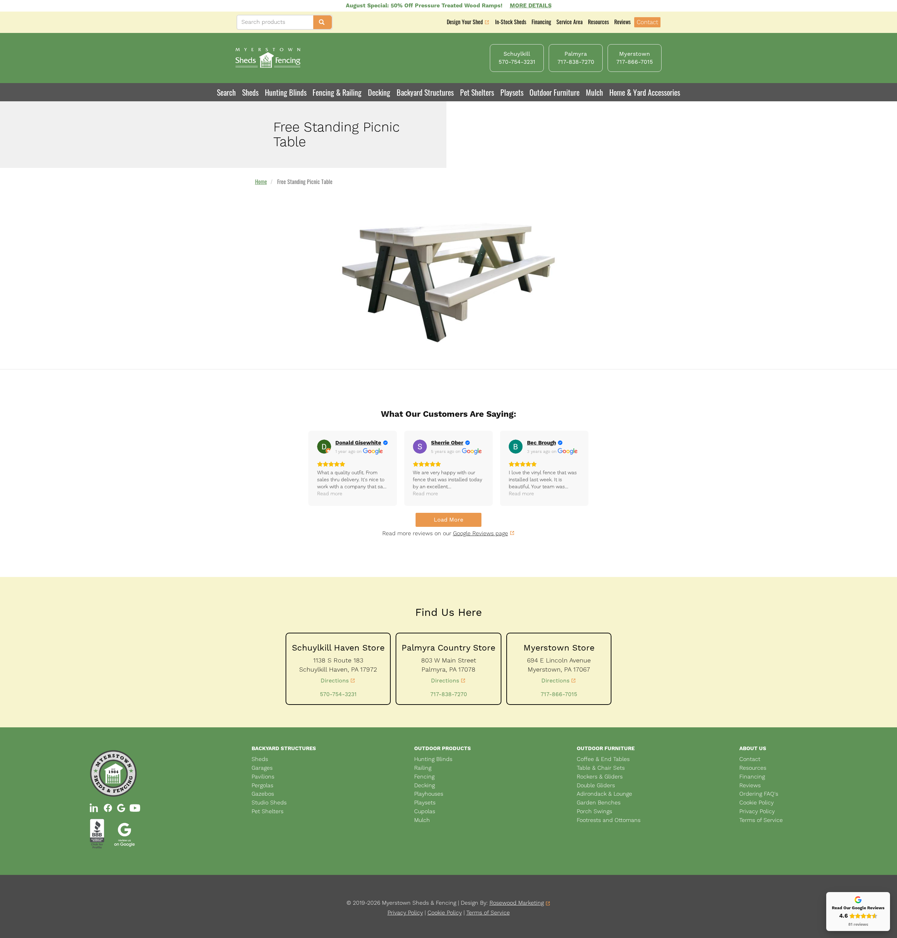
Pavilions (263, 776)
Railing (422, 767)
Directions (335, 680)
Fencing (424, 776)
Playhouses (428, 793)
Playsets (511, 92)
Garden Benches (599, 802)
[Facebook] (108, 808)
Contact (647, 22)
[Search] (322, 22)
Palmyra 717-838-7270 (575, 57)
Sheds (260, 759)
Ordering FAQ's (758, 793)
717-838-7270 (448, 694)
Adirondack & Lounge (604, 793)
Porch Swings (594, 811)
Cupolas (424, 811)
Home (261, 181)
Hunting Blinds (286, 92)
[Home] (267, 58)
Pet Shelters (477, 92)
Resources (598, 22)
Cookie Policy (756, 802)
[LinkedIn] (95, 808)
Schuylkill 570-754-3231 (517, 57)
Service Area (569, 22)
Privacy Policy (757, 811)
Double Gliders (596, 785)
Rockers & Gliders (600, 776)
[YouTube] (135, 808)
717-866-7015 (559, 694)
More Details (531, 5)
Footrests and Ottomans (609, 820)
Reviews (622, 22)
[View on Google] (324, 447)
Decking (379, 92)
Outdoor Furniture (554, 92)
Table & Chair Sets (601, 767)
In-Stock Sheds (510, 22)
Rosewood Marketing (516, 903)
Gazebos (263, 793)
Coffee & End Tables (603, 759)
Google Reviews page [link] (480, 533)
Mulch (594, 92)
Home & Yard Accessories (644, 92)
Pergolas (262, 785)
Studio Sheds (269, 802)
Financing (541, 22)
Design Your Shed (465, 22)
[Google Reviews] (121, 808)
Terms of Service (761, 820)
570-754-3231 (338, 694)
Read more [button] (329, 493)
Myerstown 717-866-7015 (634, 57)
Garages (262, 767)
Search (226, 92)
